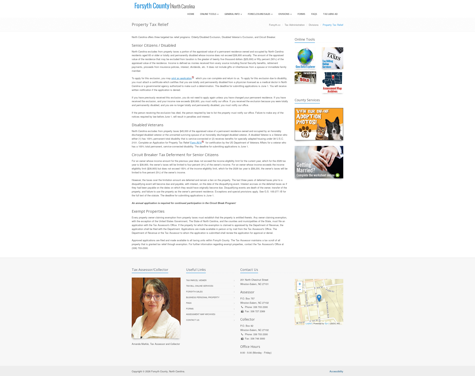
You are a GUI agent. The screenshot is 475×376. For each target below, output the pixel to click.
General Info (232, 14)
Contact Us (192, 319)
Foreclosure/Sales (259, 14)
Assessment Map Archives (200, 314)
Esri (326, 323)
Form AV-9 (196, 142)
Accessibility (336, 371)
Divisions (284, 14)
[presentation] (319, 302)
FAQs (314, 14)
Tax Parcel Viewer (196, 280)
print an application (181, 78)
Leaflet (309, 323)
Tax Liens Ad (330, 14)
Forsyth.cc (275, 25)
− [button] (300, 289)
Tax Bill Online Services (199, 285)
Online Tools (208, 14)
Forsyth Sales (194, 291)
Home (190, 14)
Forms (301, 14)
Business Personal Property (202, 297)
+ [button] (300, 284)
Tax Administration (295, 25)
